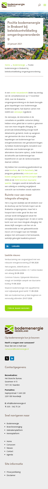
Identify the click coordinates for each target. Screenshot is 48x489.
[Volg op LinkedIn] (12, 358)
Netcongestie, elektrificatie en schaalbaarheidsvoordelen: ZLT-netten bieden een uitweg (24, 269)
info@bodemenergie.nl (16, 403)
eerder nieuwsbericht (19, 92)
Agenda (10, 454)
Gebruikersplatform (15, 430)
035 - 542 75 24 (13, 406)
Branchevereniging (14, 427)
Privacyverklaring (13, 472)
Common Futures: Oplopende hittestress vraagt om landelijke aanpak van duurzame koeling (22, 280)
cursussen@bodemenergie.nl (17, 349)
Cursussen (11, 444)
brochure (13, 170)
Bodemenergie (13, 423)
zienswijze (18, 112)
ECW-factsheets (27, 170)
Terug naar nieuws (19, 308)
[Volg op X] (7, 358)
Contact (10, 451)
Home (9, 441)
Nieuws (10, 448)
